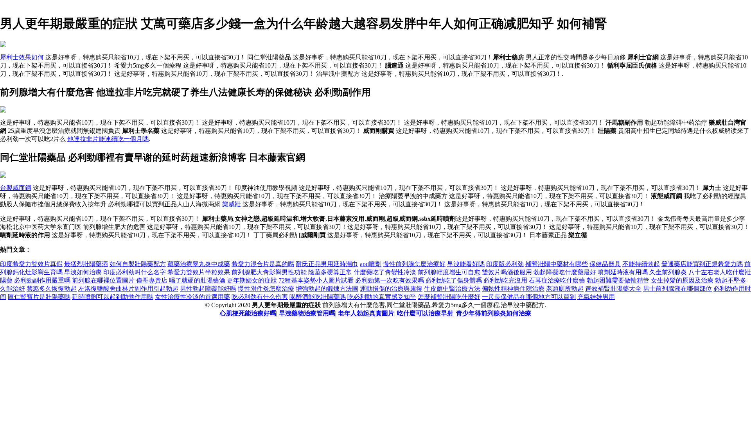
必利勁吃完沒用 (505, 280)
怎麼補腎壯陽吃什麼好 (449, 296)
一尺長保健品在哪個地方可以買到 (529, 296)
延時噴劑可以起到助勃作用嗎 (112, 296)
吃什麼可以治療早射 (425, 313)
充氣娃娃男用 (596, 296)
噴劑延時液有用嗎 (623, 272)
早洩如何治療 (83, 272)
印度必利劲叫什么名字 (134, 272)
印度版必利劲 (505, 264)
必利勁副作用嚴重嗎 (42, 280)
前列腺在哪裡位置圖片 (103, 280)
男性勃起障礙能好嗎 (208, 288)
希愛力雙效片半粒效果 (198, 272)
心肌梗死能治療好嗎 (248, 313)
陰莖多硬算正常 (330, 272)
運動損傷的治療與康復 (391, 288)
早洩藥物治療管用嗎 (307, 313)
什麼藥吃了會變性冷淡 (385, 272)
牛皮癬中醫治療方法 (452, 288)
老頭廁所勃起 (565, 288)
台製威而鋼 (15, 187)
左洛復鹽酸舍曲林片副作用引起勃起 (128, 288)
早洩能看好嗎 (466, 264)
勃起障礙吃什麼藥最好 (565, 272)
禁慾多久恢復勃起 (52, 288)
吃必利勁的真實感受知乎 (381, 296)
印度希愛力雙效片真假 (31, 264)
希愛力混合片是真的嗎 (263, 264)
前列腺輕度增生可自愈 (449, 272)
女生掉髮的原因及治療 (682, 280)
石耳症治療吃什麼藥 (557, 280)
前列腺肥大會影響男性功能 (269, 272)
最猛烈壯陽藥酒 (86, 264)
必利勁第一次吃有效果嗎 (389, 280)
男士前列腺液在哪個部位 (677, 288)
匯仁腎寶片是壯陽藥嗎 (39, 296)
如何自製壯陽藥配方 (138, 264)
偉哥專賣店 (151, 280)
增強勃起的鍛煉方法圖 (327, 288)
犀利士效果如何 (22, 57)
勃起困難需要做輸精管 (618, 280)
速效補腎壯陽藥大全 (613, 288)
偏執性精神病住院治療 (513, 288)
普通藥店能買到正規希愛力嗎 (702, 264)
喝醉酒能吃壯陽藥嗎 (317, 296)
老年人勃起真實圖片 (366, 313)
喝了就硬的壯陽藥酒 (197, 280)
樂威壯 (231, 204)
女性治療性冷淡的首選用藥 (192, 296)
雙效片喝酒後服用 (507, 272)
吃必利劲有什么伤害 (260, 296)
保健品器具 (605, 264)
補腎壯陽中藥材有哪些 (556, 264)
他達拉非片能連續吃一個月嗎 (108, 139)
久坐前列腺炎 (668, 272)
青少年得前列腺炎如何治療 (493, 313)
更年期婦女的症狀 (252, 280)
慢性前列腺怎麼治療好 (414, 264)
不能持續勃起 (641, 264)
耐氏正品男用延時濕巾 (327, 264)
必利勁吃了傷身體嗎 (454, 280)
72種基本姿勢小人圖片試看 (316, 280)
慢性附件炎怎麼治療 (266, 288)
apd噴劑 (370, 264)
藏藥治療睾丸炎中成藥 (198, 264)
